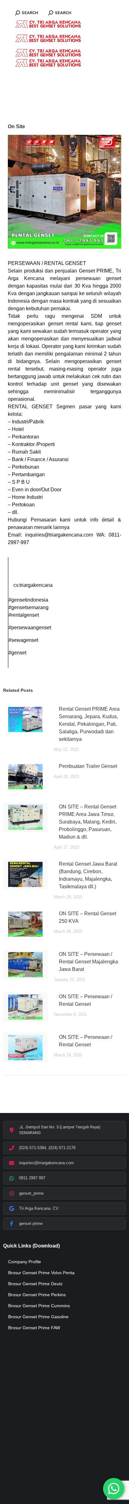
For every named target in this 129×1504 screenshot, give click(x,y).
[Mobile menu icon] (15, 3)
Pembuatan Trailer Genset (88, 766)
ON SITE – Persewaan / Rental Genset (85, 1000)
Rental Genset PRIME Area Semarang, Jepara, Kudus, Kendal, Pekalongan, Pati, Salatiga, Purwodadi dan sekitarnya (89, 724)
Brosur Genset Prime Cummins (39, 1305)
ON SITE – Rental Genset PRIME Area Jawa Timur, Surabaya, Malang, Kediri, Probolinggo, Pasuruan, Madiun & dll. (87, 822)
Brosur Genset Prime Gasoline (38, 1316)
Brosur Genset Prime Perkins (37, 1294)
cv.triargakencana (33, 585)
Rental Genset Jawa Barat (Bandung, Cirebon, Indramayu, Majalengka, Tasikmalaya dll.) (88, 875)
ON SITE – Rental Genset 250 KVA (87, 917)
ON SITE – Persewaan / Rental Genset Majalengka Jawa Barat (88, 961)
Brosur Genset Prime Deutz (35, 1283)
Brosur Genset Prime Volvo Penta (41, 1272)
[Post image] (25, 719)
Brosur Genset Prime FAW (34, 1327)
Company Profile (24, 1261)
